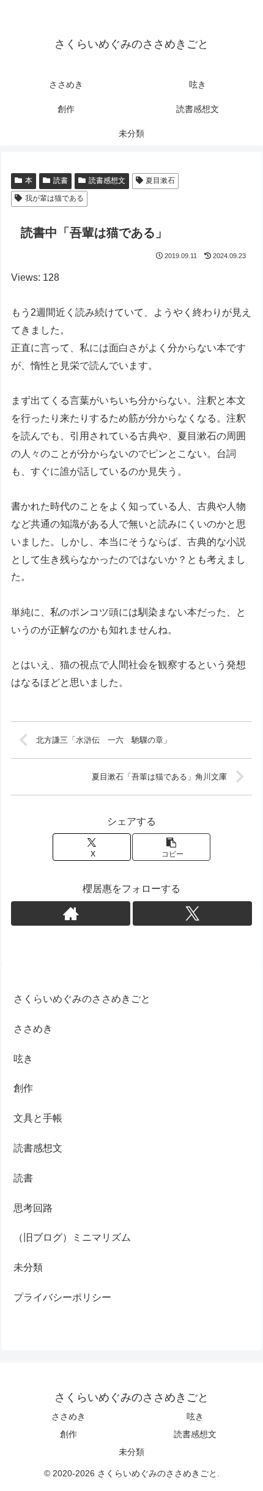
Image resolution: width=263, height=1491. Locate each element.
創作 (23, 1088)
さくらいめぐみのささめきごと (81, 999)
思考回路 (33, 1208)
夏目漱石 (160, 180)
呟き (23, 1059)
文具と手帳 (37, 1118)
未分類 (28, 1267)
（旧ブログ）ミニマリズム (72, 1237)
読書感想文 (107, 180)
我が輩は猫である (54, 198)
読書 (60, 180)
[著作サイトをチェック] (70, 913)
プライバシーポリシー (62, 1297)
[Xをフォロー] (192, 913)
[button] (171, 847)
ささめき (33, 1029)
